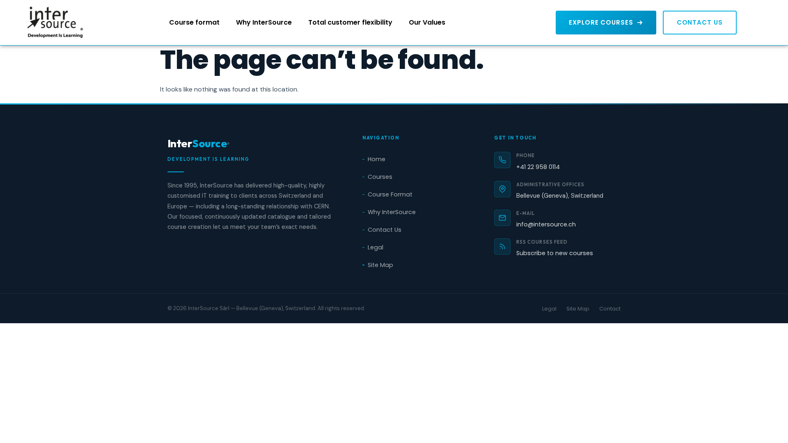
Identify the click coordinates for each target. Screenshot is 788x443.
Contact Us (384, 230)
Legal (375, 247)
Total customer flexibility (350, 22)
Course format (194, 22)
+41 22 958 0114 (538, 167)
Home (376, 159)
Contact (610, 309)
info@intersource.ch (546, 224)
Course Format (390, 194)
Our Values (427, 22)
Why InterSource (264, 22)
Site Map (380, 265)
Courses (380, 177)
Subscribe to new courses (554, 253)
